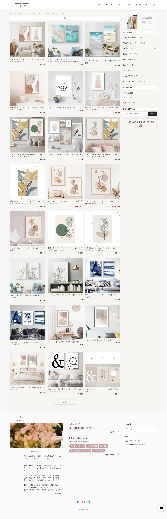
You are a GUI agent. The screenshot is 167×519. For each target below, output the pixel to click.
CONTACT (139, 4)
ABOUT (120, 4)
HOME (98, 4)
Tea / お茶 (127, 71)
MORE (65, 402)
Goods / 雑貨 (128, 49)
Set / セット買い (129, 65)
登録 (152, 114)
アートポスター (52, 13)
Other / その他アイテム (131, 76)
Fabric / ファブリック (131, 54)
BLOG (128, 4)
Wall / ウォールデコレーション (134, 43)
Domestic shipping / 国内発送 (134, 82)
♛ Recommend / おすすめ (133, 38)
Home (12, 13)
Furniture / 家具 (129, 60)
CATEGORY (109, 4)
